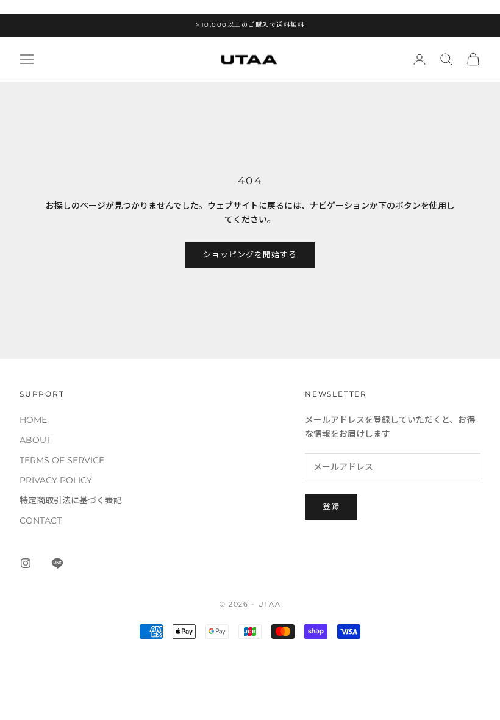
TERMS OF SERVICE (62, 460)
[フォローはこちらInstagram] (26, 563)
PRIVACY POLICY (56, 480)
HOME (33, 419)
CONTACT (41, 520)
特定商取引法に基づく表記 (71, 500)
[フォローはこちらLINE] (57, 563)
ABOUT (35, 439)
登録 (331, 506)
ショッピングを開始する (250, 254)
